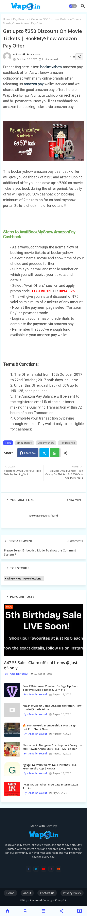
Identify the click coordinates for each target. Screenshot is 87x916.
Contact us (47, 893)
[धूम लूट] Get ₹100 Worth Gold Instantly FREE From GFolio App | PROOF (49, 766)
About (27, 893)
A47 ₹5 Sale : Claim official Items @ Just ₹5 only (41, 665)
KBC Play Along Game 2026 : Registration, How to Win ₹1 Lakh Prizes (52, 707)
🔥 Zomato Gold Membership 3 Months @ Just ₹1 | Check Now (49, 727)
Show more (74, 500)
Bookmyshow (46, 443)
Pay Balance (20, 19)
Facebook (30, 453)
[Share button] (65, 452)
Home (6, 19)
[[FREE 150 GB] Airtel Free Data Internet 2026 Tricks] (12, 789)
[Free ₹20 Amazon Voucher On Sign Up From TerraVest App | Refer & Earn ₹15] (12, 690)
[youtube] (43, 869)
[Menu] (5, 6)
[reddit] (58, 869)
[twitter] (36, 869)
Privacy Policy (72, 893)
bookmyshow (51, 67)
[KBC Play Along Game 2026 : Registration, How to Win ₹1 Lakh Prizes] (12, 710)
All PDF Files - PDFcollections (24, 578)
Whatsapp (54, 452)
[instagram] (51, 869)
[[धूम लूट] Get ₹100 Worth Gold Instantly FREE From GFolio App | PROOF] (12, 769)
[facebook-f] (28, 869)
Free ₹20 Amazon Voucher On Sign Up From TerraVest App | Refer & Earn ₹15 (50, 688)
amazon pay (34, 84)
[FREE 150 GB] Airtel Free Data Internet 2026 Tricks (50, 786)
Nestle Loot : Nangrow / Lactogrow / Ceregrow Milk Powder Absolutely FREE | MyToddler (53, 747)
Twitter (44, 452)
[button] (73, 6)
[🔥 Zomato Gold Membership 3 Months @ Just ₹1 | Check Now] (12, 730)
